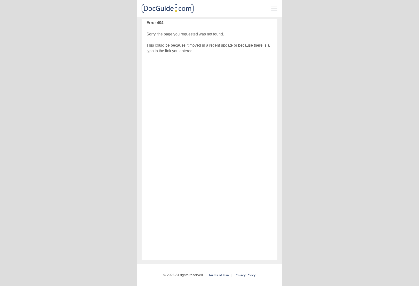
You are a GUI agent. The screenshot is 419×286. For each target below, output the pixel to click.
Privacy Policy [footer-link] (245, 275)
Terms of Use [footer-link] (219, 275)
